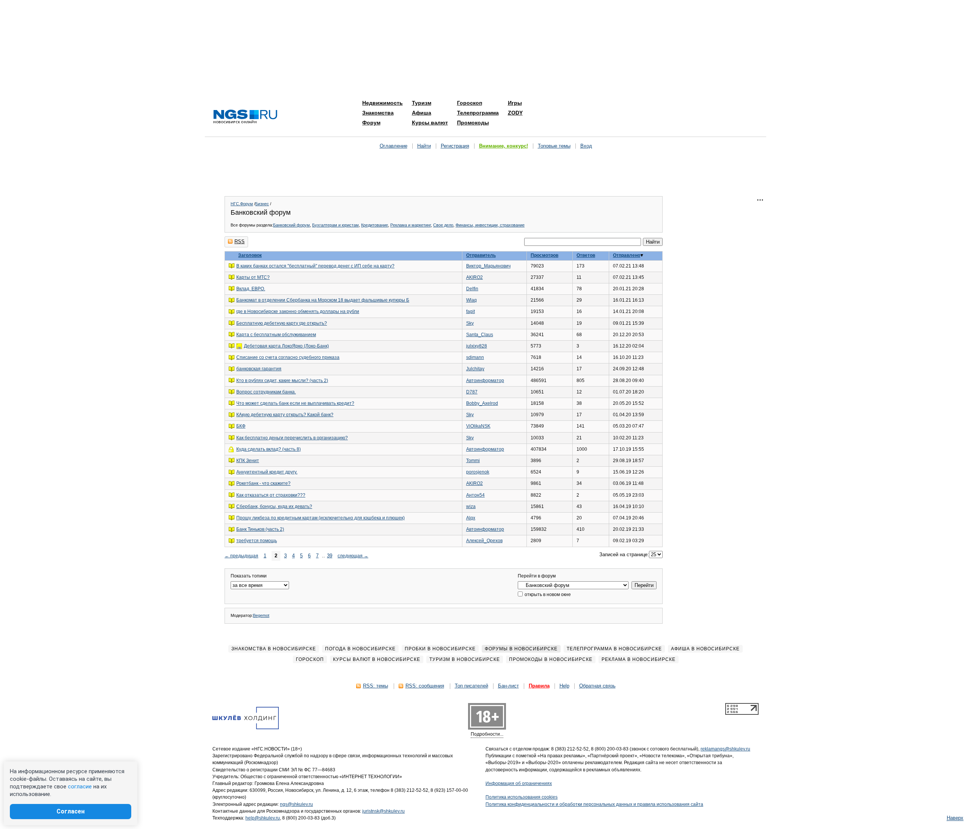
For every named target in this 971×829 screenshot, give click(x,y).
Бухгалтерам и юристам (335, 225)
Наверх (955, 818)
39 (329, 555)
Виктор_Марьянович (488, 266)
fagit (470, 311)
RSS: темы (375, 686)
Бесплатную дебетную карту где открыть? (281, 323)
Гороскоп (469, 103)
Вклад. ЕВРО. (250, 288)
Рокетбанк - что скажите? (263, 483)
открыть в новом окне (547, 594)
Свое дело (443, 225)
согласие (80, 786)
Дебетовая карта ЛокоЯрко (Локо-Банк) (286, 346)
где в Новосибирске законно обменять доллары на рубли (297, 311)
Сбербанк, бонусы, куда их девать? (274, 506)
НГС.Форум (242, 203)
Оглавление (393, 146)
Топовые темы (554, 146)
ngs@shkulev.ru (296, 804)
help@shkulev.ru (262, 818)
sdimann (475, 357)
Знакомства (378, 113)
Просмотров (544, 255)
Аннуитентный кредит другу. (266, 472)
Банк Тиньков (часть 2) (260, 529)
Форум (371, 123)
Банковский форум (291, 225)
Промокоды (473, 123)
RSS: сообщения (424, 686)
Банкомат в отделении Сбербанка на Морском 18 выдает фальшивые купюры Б (322, 300)
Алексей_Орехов (484, 540)
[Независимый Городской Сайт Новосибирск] (245, 117)
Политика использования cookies (522, 797)
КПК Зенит (247, 460)
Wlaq (471, 300)
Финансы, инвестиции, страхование (490, 225)
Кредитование (374, 225)
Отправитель (481, 255)
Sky (470, 323)
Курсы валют (430, 123)
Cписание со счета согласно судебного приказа (287, 357)
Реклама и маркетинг (410, 225)
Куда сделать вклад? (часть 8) (268, 449)
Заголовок (250, 255)
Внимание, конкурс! (503, 146)
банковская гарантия (258, 368)
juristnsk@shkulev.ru (383, 811)
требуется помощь (256, 540)
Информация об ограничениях (519, 783)
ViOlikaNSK (478, 426)
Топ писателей (471, 686)
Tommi (473, 460)
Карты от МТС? (253, 277)
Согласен (71, 811)
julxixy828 (476, 346)
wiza (471, 506)
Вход (586, 146)
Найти (424, 146)
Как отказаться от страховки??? (270, 495)
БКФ (240, 426)
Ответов (586, 255)
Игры (515, 103)
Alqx (470, 518)
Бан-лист (508, 686)
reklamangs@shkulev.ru (725, 749)
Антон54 (475, 495)
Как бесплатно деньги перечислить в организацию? (292, 437)
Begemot (261, 615)
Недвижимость (382, 103)
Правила (539, 686)
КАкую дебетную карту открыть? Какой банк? (284, 414)
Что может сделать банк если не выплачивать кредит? (295, 403)
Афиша (421, 113)
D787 (472, 392)
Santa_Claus (479, 334)
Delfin (472, 288)
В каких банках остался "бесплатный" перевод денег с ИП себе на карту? (315, 266)
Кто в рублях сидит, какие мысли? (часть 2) (282, 380)
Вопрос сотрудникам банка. (266, 392)
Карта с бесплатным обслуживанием (276, 334)
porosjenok (477, 472)
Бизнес (262, 203)
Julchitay (475, 368)
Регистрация (455, 146)
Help (564, 686)
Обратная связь (597, 686)
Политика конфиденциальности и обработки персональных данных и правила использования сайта (594, 804)
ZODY (515, 113)
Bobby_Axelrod (482, 403)
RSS (239, 241)
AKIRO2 (474, 277)
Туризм (421, 103)
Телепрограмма (478, 113)
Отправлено (626, 255)
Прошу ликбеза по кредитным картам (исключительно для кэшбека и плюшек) (320, 518)
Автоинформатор (485, 380)
